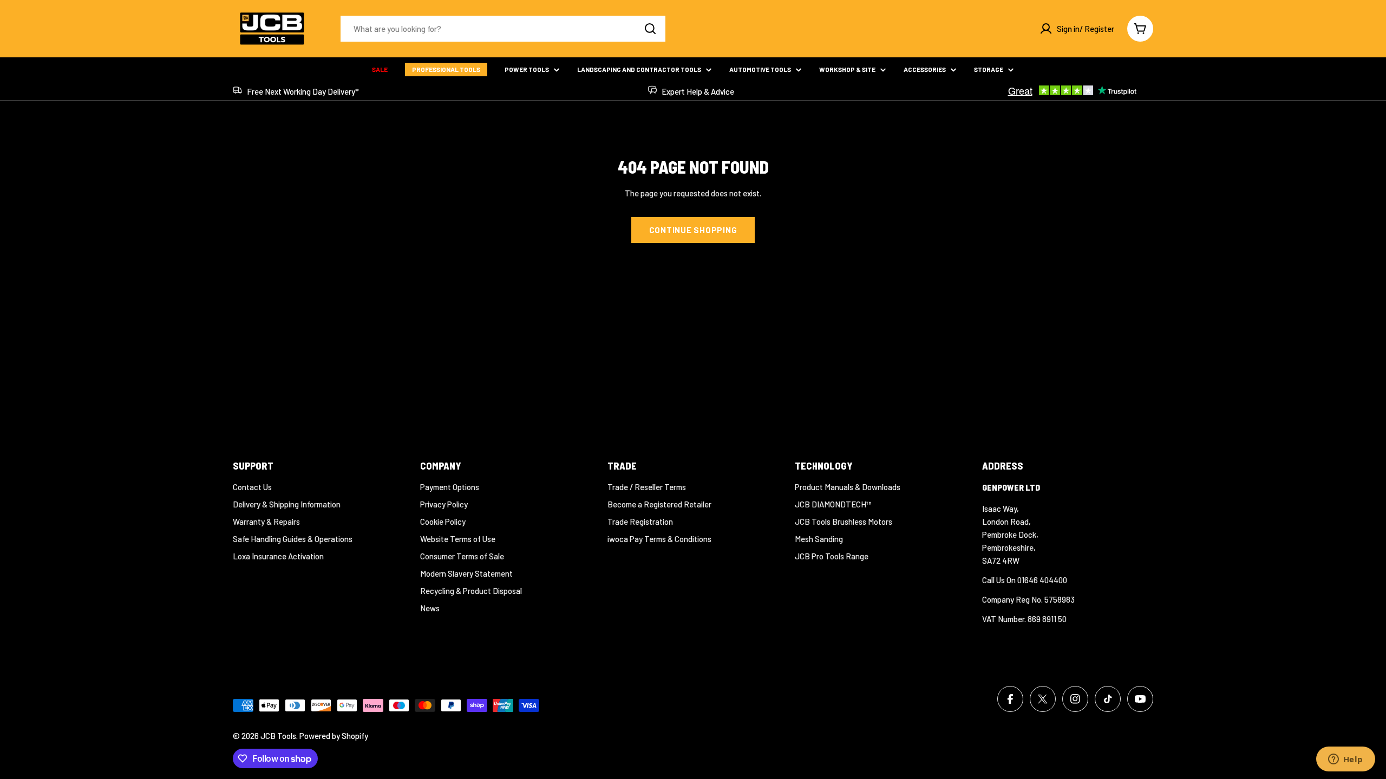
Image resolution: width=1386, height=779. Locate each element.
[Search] (650, 28)
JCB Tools (278, 736)
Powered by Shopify (333, 736)
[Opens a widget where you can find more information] (1345, 760)
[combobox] (503, 29)
